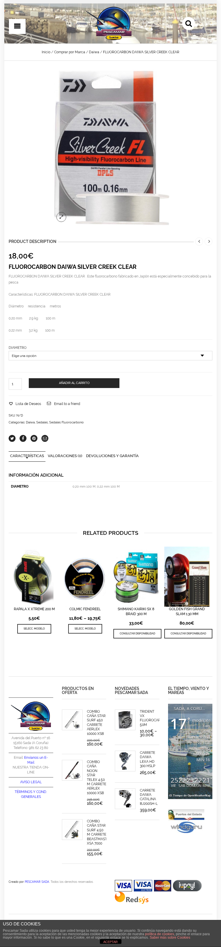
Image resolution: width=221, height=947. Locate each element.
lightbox (61, 217)
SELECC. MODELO (34, 628)
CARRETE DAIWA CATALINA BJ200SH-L (149, 797)
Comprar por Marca (69, 52)
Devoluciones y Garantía (112, 456)
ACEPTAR (110, 942)
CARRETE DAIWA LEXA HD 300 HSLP (147, 759)
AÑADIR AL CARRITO (74, 383)
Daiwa (94, 52)
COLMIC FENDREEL (85, 609)
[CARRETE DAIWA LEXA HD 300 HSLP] (125, 761)
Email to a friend (67, 404)
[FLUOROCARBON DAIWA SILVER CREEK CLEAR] (110, 148)
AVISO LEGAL (31, 782)
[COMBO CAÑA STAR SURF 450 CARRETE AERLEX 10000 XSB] (72, 720)
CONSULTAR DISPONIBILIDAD (137, 633)
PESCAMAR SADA (37, 881)
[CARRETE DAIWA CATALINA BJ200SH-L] (125, 798)
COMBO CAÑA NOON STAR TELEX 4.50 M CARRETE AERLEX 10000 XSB (96, 777)
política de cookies (159, 934)
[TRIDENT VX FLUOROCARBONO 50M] (125, 720)
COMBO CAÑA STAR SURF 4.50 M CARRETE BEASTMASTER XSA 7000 (99, 832)
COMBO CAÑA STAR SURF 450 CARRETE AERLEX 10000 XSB (96, 723)
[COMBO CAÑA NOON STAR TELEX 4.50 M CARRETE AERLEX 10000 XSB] (72, 770)
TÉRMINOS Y (25, 792)
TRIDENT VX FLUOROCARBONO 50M (155, 718)
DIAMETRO (17, 347)
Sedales (42, 422)
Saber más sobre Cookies (170, 937)
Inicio (46, 52)
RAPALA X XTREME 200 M (34, 609)
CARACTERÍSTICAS (27, 456)
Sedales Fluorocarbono (66, 422)
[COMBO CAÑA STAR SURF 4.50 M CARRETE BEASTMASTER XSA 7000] (72, 829)
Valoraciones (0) (65, 456)
